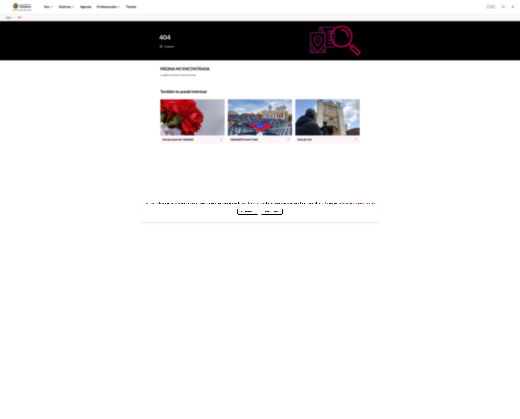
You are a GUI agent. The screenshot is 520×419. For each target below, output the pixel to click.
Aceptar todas (247, 211)
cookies (370, 203)
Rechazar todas (271, 211)
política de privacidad (355, 203)
